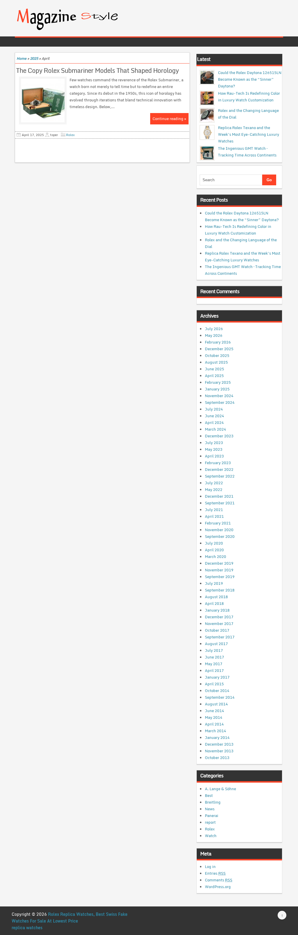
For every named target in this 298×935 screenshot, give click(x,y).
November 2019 (219, 570)
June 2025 (214, 369)
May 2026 (213, 335)
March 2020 (215, 556)
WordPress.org (218, 886)
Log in (210, 866)
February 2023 (218, 462)
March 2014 (215, 731)
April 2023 (214, 456)
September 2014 (220, 697)
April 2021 (214, 516)
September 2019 (220, 576)
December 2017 (219, 617)
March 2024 (215, 429)
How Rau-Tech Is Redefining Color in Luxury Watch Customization (249, 96)
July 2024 (214, 409)
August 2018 (216, 597)
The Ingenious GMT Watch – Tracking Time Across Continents (247, 151)
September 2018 (220, 590)
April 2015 (214, 684)
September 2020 (220, 536)
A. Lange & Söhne (220, 789)
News (209, 809)
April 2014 (214, 724)
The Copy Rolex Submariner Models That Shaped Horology (97, 70)
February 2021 (218, 523)
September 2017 (220, 637)
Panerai (211, 815)
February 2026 (218, 342)
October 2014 (217, 690)
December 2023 (219, 436)
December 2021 (219, 496)
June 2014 (214, 710)
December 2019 (219, 563)
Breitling (213, 802)
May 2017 (213, 664)
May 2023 (213, 449)
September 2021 (220, 503)
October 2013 (217, 757)
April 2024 (214, 422)
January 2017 (217, 677)
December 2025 (219, 349)
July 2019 (214, 583)
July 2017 (214, 650)
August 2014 (216, 704)
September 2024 (220, 402)
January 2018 (217, 610)
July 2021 (214, 509)
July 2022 (214, 483)
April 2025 (214, 375)
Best (209, 795)
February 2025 (218, 382)
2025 (34, 58)
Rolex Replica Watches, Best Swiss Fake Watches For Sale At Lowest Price (69, 917)
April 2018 (214, 603)
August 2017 (216, 643)
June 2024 (214, 416)
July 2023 (214, 442)
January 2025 (217, 389)
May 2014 (213, 717)
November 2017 (219, 623)
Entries (215, 873)
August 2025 (216, 362)
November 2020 (219, 530)
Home (21, 58)
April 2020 (214, 550)
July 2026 (214, 328)
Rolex (70, 135)
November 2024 (219, 395)
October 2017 (217, 630)
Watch (211, 835)
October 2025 (217, 355)
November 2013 (219, 751)
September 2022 (220, 476)
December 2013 (219, 744)
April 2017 (214, 670)
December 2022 (219, 469)
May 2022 (213, 489)
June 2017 (214, 657)
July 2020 (214, 543)
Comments (218, 880)
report (210, 822)
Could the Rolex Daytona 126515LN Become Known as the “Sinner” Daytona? (249, 79)
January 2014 (217, 737)
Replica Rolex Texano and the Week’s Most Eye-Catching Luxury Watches (248, 134)
